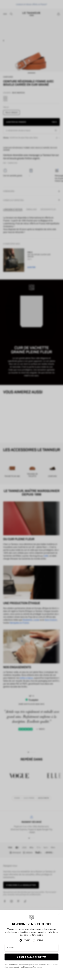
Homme (40, 940)
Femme (27, 940)
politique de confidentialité (31, 967)
